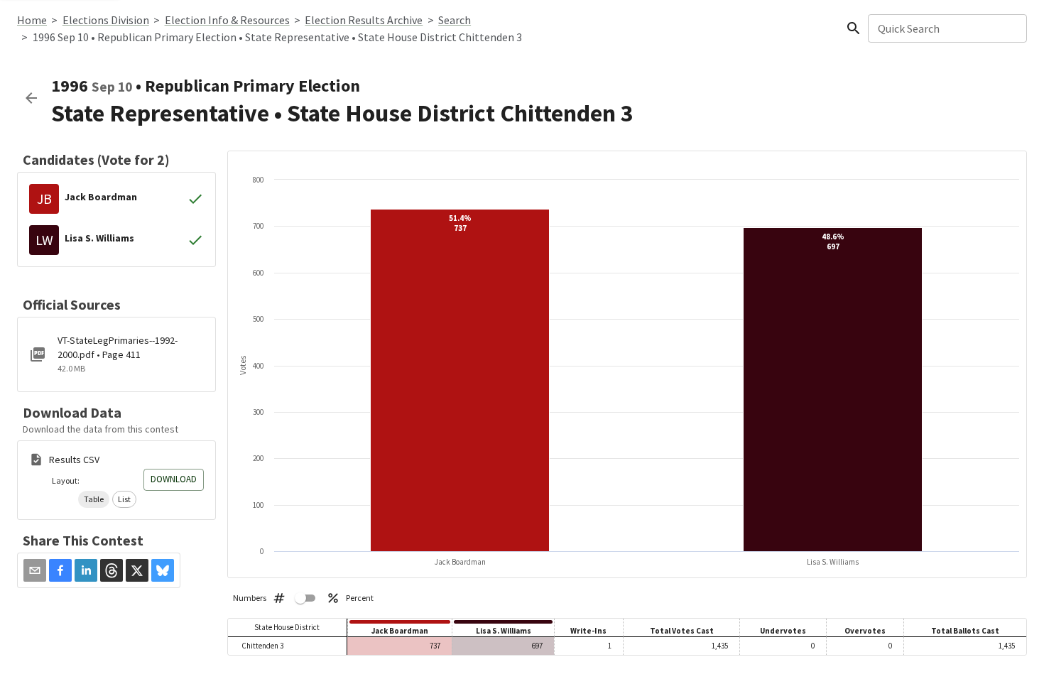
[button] (93, 499)
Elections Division (105, 20)
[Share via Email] (34, 570)
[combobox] (946, 28)
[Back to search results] (31, 98)
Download (174, 479)
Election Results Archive (364, 20)
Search (454, 20)
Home (32, 20)
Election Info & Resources (227, 20)
